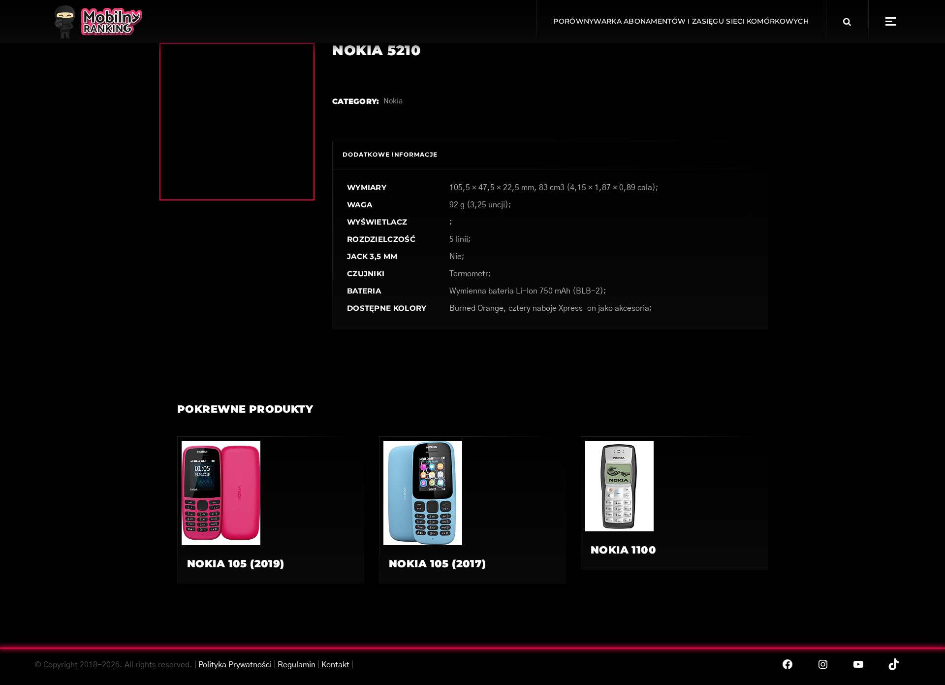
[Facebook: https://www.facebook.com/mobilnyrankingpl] (787, 664)
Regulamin (296, 665)
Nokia (393, 101)
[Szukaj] (847, 21)
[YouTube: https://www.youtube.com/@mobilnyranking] (858, 664)
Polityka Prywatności (235, 665)
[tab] (390, 155)
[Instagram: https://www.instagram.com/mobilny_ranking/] (823, 664)
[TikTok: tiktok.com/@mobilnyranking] (894, 664)
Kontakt (335, 665)
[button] (890, 21)
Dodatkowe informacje (390, 154)
